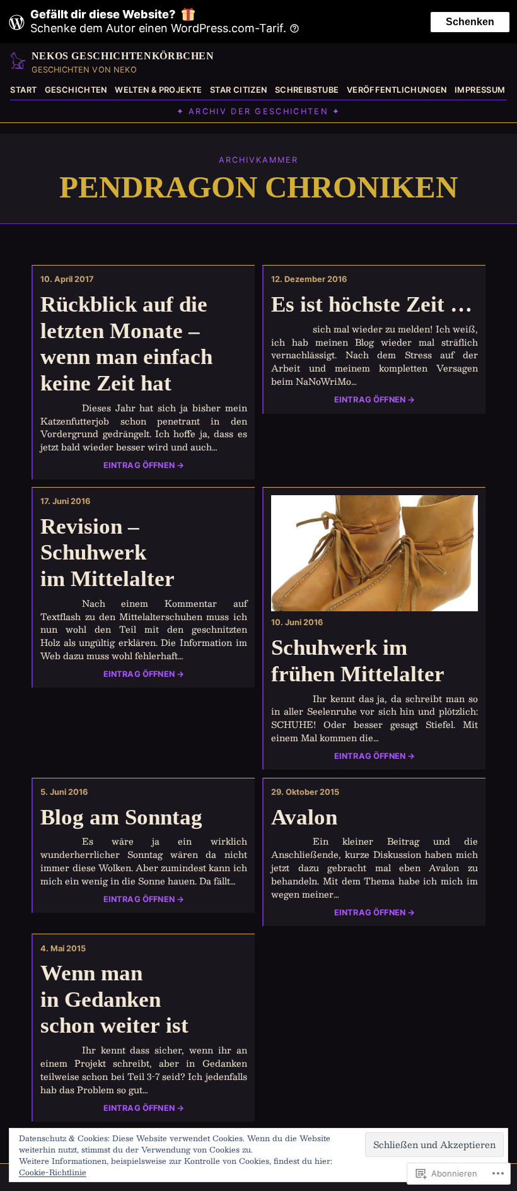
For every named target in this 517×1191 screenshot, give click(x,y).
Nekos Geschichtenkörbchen (123, 55)
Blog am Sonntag (121, 817)
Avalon (304, 817)
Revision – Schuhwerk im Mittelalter (107, 552)
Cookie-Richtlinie (52, 1172)
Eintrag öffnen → (144, 465)
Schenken (470, 21)
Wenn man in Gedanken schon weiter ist (114, 999)
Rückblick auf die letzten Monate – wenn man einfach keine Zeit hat (126, 344)
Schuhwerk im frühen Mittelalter (357, 660)
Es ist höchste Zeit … (371, 304)
